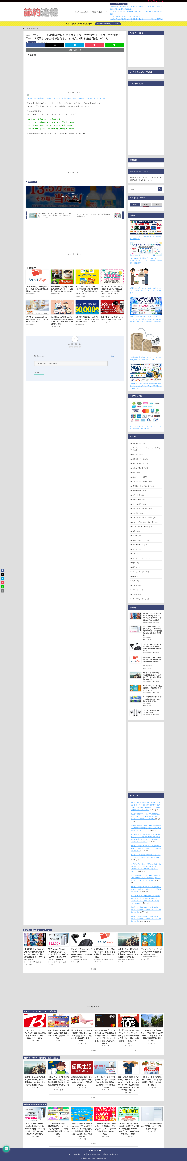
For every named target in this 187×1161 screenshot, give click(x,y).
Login (113, 356)
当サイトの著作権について (76, 1154)
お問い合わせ (114, 1154)
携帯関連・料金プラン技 (143, 486)
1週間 (157, 204)
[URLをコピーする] (2, 590)
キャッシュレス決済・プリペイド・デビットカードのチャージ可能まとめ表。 (146, 427)
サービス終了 (139, 504)
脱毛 (135, 554)
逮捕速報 (137, 513)
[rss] (159, 1)
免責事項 (105, 1154)
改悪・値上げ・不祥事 (142, 508)
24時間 (145, 204)
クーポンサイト (139, 545)
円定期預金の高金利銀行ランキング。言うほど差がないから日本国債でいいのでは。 (146, 358)
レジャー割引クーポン (141, 558)
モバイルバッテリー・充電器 (144, 518)
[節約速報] (40, 12)
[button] (35, 45)
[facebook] (148, 1)
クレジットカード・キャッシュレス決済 (146, 449)
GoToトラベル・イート (142, 527)
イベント (137, 590)
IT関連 (136, 585)
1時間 (135, 204)
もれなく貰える (140, 468)
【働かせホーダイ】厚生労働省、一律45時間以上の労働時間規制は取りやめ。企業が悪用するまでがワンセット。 (146, 828)
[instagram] (154, 1)
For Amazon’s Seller (93, 1154)
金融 (136, 531)
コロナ (136, 536)
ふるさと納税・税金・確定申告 (145, 522)
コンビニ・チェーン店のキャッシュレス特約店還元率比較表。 (146, 237)
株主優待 (137, 567)
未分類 (136, 594)
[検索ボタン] (106, 11)
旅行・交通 (138, 495)
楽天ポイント (139, 477)
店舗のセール (140, 459)
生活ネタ (138, 454)
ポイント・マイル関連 (142, 481)
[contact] (162, 1)
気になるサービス (140, 572)
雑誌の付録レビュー (140, 540)
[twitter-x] (151, 1)
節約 (135, 581)
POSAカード (138, 499)
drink (135, 576)
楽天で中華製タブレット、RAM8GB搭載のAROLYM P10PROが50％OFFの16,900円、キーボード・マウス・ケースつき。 (145, 816)
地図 (135, 563)
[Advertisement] (75, 76)
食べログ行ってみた (140, 599)
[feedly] (156, 1)
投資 (136, 472)
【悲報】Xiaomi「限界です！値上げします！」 (126, 16)
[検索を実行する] (160, 189)
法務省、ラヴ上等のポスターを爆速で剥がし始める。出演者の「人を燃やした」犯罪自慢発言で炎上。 (146, 848)
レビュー (137, 549)
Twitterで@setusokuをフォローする (107, 24)
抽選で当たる (31, 42)
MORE (93, 969)
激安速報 (138, 443)
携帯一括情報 (139, 490)
